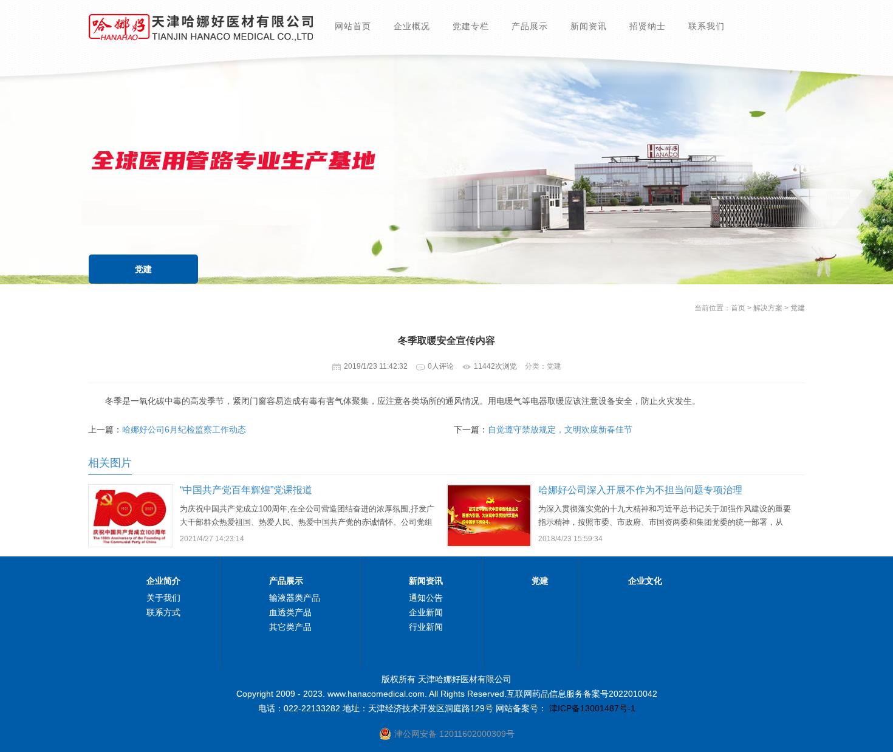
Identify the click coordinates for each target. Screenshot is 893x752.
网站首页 (353, 26)
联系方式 (163, 612)
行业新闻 (426, 627)
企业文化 (645, 581)
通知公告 (426, 598)
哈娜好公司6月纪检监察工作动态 (184, 429)
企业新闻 (426, 612)
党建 (143, 269)
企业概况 (412, 26)
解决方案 (767, 308)
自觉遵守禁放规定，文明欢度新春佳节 (560, 429)
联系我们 (706, 26)
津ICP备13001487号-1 (591, 708)
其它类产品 (290, 627)
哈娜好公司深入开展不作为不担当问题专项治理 (640, 490)
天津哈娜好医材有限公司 (200, 27)
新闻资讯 (588, 26)
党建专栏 (471, 26)
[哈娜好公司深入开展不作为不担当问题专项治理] (489, 543)
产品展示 (530, 26)
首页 (738, 308)
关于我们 (163, 598)
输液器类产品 (294, 598)
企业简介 (163, 581)
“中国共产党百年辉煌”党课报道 (246, 490)
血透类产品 (290, 612)
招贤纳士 (647, 26)
